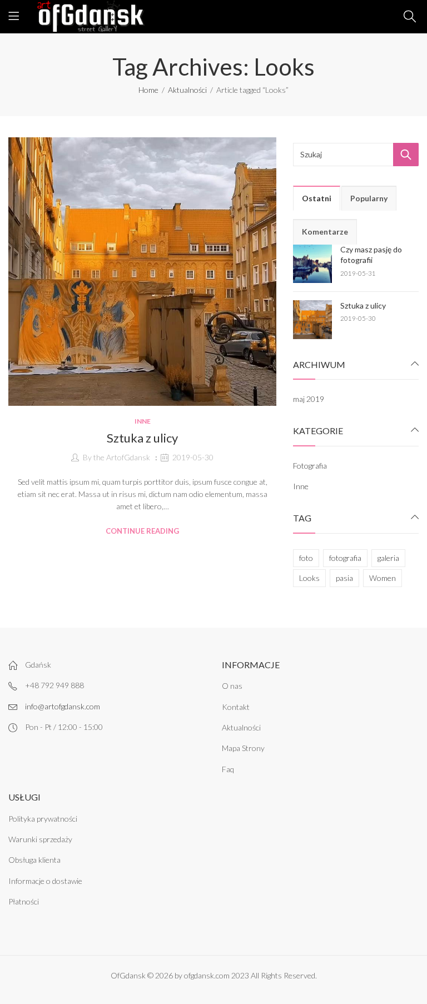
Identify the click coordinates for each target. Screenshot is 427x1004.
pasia (344, 578)
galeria (388, 558)
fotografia (345, 558)
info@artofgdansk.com (62, 706)
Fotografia (310, 465)
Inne (143, 421)
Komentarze (325, 231)
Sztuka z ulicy (142, 437)
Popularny (369, 198)
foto (306, 558)
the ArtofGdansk (121, 457)
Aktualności (187, 90)
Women (382, 578)
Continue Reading (142, 530)
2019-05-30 (193, 457)
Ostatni (316, 198)
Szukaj (406, 154)
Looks (309, 578)
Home (148, 90)
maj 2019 (308, 399)
